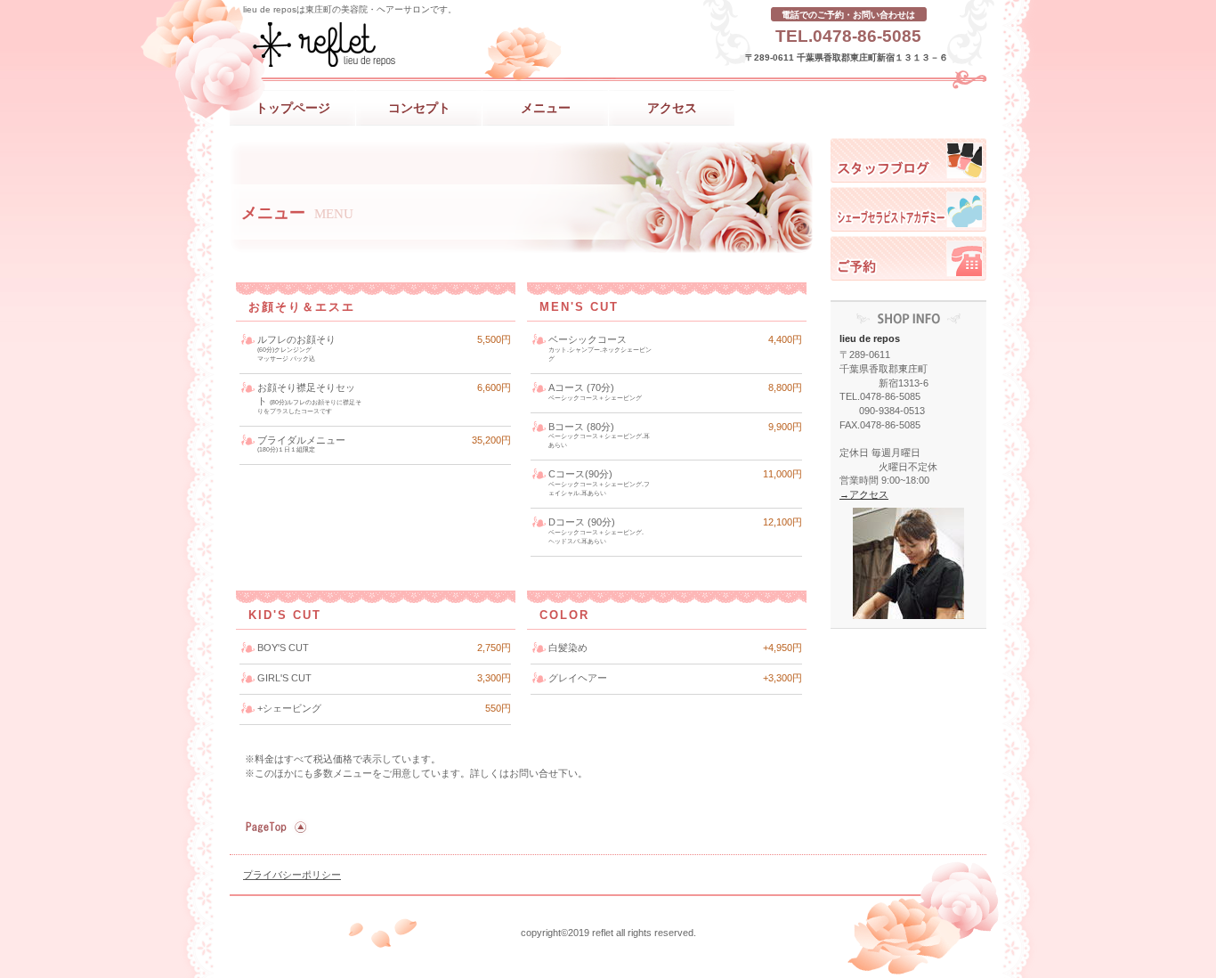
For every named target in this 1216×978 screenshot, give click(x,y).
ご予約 (908, 258)
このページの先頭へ (274, 827)
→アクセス (863, 494)
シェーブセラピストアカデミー (908, 209)
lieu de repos (407, 44)
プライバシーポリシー (292, 874)
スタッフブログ (908, 160)
